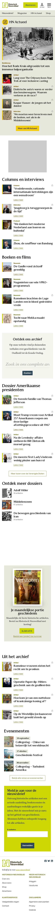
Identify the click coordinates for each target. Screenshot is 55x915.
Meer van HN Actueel (27, 128)
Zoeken (27, 372)
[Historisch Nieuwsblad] (10, 5)
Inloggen (32, 881)
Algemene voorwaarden (39, 901)
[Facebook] (46, 861)
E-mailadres (11, 829)
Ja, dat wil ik (27, 631)
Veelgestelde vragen (10, 901)
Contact (5, 906)
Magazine (22, 13)
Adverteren (7, 891)
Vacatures (33, 885)
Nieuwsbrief (7, 13)
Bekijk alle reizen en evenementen (27, 778)
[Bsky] (49, 861)
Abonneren (30, 5)
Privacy (32, 906)
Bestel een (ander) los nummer (27, 636)
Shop (48, 13)
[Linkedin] (52, 861)
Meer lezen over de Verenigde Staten (27, 473)
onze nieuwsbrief (23, 870)
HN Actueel (36, 13)
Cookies (32, 910)
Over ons (5, 879)
